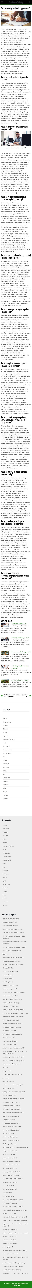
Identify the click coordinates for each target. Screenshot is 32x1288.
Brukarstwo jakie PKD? (9, 1240)
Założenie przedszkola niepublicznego (14, 1263)
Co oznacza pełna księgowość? (21, 652)
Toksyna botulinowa (8, 954)
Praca (4, 757)
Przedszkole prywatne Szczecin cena (14, 992)
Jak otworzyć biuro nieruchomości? (13, 1057)
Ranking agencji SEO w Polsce (12, 950)
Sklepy (5, 771)
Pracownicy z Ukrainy (9, 1119)
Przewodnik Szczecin (9, 1044)
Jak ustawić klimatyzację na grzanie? (13, 1099)
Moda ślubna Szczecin (9, 1030)
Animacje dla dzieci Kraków (11, 1140)
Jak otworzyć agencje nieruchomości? (14, 1060)
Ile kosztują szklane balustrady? (12, 999)
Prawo (5, 760)
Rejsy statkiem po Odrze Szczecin (13, 1206)
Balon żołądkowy (8, 982)
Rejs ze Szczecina (8, 1133)
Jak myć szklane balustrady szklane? (14, 1010)
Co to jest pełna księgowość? (20, 638)
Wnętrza (5, 795)
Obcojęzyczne (7, 753)
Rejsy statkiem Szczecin (10, 1151)
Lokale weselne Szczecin (10, 1137)
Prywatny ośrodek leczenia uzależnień (14, 947)
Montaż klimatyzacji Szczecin (11, 1102)
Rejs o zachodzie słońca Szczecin (13, 1199)
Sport (4, 774)
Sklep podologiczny (8, 968)
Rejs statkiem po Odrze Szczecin (13, 1179)
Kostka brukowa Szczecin (10, 985)
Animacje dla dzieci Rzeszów (11, 1165)
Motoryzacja (6, 746)
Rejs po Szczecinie (8, 1196)
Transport (5, 781)
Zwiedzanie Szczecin (9, 1037)
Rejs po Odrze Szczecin (10, 1168)
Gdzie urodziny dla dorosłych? (12, 1064)
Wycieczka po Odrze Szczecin (12, 1175)
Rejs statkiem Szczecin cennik (12, 1130)
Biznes (5, 718)
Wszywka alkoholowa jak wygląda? (13, 964)
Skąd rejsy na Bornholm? (10, 1144)
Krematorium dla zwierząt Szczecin (13, 957)
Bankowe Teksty (16, 2)
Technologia (6, 778)
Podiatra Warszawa (8, 978)
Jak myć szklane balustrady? (11, 1003)
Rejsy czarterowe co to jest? (11, 1123)
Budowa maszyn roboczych (11, 919)
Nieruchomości (7, 750)
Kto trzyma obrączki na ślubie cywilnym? (15, 1220)
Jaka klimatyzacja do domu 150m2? (13, 1112)
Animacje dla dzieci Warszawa (12, 1126)
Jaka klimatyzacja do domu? (11, 1116)
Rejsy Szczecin (7, 1192)
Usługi (5, 791)
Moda (4, 743)
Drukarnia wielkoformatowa (11, 1006)
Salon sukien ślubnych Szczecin (12, 1034)
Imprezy (5, 736)
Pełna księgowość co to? (19, 624)
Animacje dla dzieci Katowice (11, 1161)
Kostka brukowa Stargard (10, 1243)
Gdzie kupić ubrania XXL (10, 922)
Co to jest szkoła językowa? (11, 996)
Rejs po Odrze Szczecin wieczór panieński (15, 1147)
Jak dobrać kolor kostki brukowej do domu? (15, 1233)
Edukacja (5, 729)
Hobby (5, 732)
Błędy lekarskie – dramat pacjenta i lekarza (15, 1273)
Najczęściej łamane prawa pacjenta (13, 1266)
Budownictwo (7, 722)
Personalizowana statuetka (11, 1020)
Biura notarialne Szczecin (10, 925)
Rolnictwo (6, 767)
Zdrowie (5, 798)
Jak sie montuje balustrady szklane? (13, 1017)
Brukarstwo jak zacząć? (10, 1236)
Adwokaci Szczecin (8, 1081)
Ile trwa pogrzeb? (8, 1247)
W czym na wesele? (9, 1088)
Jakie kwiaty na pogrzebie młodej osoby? (15, 1250)
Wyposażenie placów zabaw (11, 1106)
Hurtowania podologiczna (10, 971)
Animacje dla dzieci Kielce (10, 1158)
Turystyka (6, 784)
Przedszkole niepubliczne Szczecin (13, 932)
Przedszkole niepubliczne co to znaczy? (15, 1217)
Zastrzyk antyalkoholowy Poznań (12, 929)
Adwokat (5, 1067)
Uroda (4, 788)
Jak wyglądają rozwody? (10, 1229)
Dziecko (5, 725)
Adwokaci (5, 1078)
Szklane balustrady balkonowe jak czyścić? (15, 1013)
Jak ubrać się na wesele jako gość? (13, 1085)
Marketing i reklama (9, 739)
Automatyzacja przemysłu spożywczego (15, 1210)
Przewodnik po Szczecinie (11, 1041)
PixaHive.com (16, 1285)
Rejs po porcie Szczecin (10, 1203)
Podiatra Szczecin (8, 975)
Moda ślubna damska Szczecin (12, 1027)
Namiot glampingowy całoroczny (12, 1074)
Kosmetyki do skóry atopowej (11, 961)
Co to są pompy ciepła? (10, 989)
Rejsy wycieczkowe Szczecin (11, 1172)
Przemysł (6, 764)
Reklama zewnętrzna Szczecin (12, 1109)
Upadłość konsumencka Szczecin (13, 1023)
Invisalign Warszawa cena (10, 1254)
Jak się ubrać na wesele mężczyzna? (14, 1092)
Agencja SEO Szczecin (9, 1213)
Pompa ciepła (7, 1071)
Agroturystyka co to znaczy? (20, 680)
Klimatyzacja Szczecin (9, 1095)
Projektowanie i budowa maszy (12, 1270)
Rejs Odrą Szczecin (8, 1186)
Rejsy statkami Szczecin (10, 1182)
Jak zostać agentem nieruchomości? (13, 1048)
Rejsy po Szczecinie (9, 1154)
